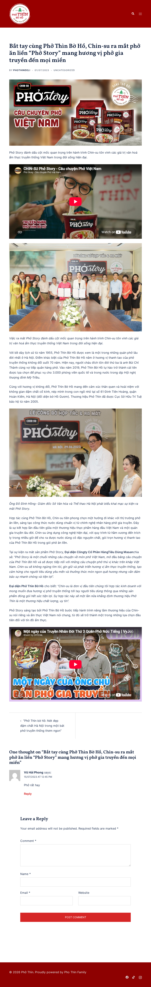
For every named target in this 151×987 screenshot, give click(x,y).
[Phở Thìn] (20, 13)
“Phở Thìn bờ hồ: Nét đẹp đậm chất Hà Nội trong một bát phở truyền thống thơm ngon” (42, 725)
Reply (28, 794)
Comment (28, 841)
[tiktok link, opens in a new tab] (133, 977)
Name (25, 874)
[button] (132, 13)
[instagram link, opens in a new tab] (140, 977)
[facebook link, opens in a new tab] (127, 977)
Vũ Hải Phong (33, 772)
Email (25, 892)
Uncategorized (64, 70)
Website (83, 892)
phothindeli (21, 70)
